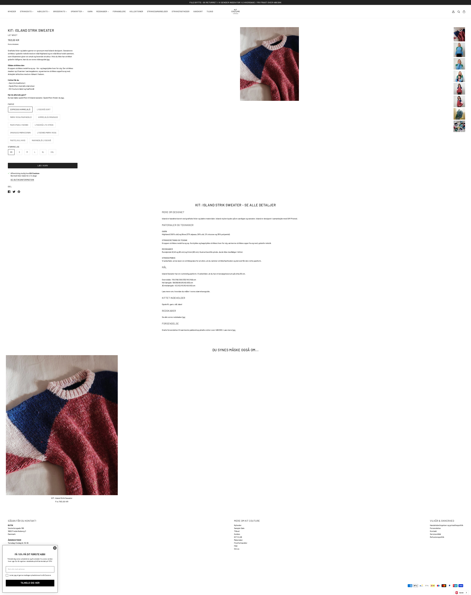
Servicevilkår (435, 534)
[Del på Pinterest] (19, 191)
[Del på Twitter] (14, 191)
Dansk (461, 593)
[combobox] (461, 592)
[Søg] (458, 11)
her (48, 59)
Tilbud (236, 531)
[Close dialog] (55, 548)
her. (234, 330)
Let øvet (12, 35)
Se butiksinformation (22, 180)
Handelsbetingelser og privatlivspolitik (446, 525)
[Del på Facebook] (9, 191)
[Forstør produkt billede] (269, 64)
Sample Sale (239, 528)
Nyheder (238, 525)
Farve (11, 104)
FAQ (235, 546)
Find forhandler (240, 543)
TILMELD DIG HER (30, 583)
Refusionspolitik (437, 537)
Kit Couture (34, 173)
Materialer (238, 540)
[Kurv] (464, 11)
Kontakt (433, 531)
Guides (237, 534)
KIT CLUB (238, 537)
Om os (236, 549)
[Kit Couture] (235, 11)
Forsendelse (435, 528)
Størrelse (14, 147)
